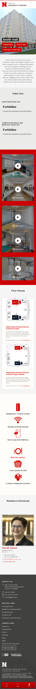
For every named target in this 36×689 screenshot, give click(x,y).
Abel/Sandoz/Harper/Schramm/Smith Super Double (17, 373)
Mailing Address (8, 44)
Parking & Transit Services (11, 618)
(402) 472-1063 (21, 44)
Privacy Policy (5, 677)
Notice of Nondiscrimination (25, 675)
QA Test (13, 674)
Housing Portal (7, 606)
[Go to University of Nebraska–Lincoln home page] (4, 4)
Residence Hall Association (11, 609)
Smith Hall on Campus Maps (11, 49)
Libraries (5, 635)
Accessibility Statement (21, 674)
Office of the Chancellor (10, 644)
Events (4, 632)
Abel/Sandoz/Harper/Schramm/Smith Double (17, 328)
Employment (6, 629)
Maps (4, 638)
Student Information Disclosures (25, 677)
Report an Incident (8, 648)
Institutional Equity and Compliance (10, 675)
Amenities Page (26, 340)
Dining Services (7, 612)
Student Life (11, 3)
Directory (5, 626)
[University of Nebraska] (16, 654)
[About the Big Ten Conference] (5, 654)
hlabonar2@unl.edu (9, 561)
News (4, 641)
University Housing (17, 5)
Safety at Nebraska (13, 677)
